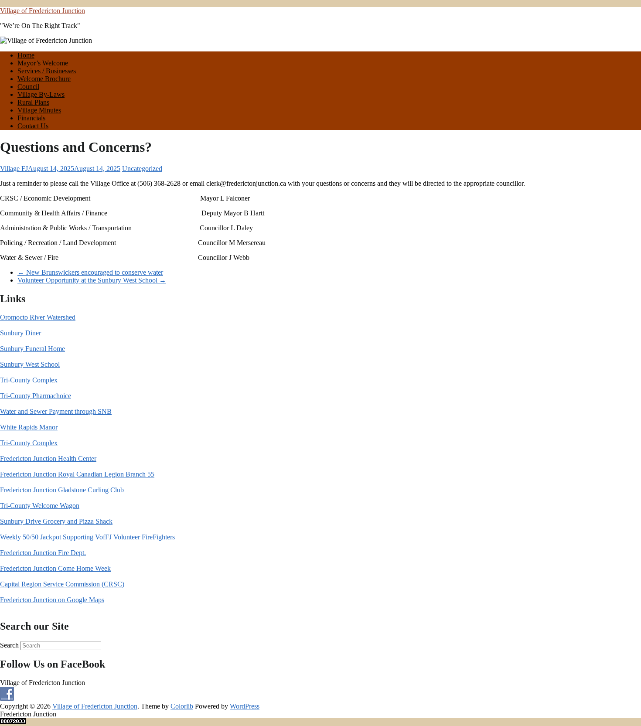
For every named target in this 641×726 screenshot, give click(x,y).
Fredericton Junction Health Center (48, 458)
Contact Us (32, 126)
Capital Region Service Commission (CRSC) (62, 584)
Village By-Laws (41, 94)
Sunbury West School (30, 364)
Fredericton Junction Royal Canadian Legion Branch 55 (77, 474)
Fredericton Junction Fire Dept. (43, 552)
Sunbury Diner (20, 333)
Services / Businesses (46, 71)
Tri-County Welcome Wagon (39, 505)
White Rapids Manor (29, 427)
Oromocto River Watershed (37, 317)
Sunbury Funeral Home (32, 348)
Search (9, 645)
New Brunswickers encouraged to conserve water (90, 272)
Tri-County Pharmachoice (35, 395)
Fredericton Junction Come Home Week (55, 568)
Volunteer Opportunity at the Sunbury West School (91, 280)
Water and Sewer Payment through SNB (56, 411)
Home (25, 55)
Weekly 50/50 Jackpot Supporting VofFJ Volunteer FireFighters (87, 537)
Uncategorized (142, 168)
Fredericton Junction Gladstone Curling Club (62, 490)
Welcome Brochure (44, 78)
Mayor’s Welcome (42, 63)
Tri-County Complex (29, 380)
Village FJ (14, 168)
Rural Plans (33, 102)
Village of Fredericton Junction (42, 10)
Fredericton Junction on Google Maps (52, 599)
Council (28, 86)
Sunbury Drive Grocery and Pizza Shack (56, 521)
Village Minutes (39, 110)
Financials (31, 118)
